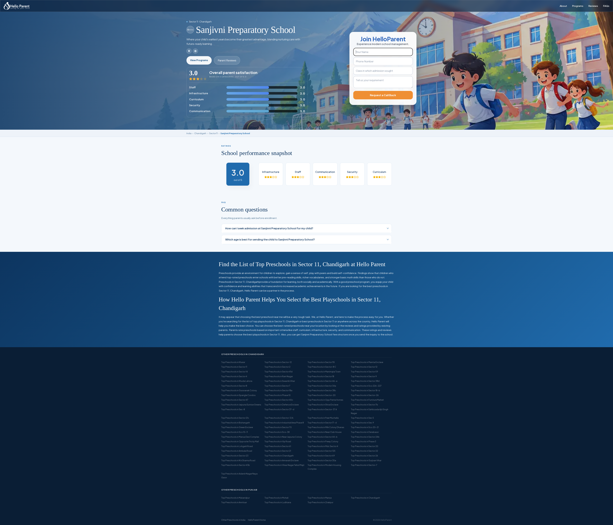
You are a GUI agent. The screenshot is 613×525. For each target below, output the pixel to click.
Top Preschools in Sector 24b (365, 437)
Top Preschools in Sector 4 (234, 376)
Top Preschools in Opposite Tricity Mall (240, 441)
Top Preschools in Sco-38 (277, 432)
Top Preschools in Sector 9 (364, 376)
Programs (577, 5)
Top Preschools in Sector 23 (234, 455)
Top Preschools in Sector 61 (278, 446)
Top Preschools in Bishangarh (235, 422)
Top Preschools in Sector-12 (278, 362)
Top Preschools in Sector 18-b (365, 390)
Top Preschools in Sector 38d (365, 381)
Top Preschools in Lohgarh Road (237, 446)
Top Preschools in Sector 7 (277, 386)
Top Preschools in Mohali (276, 497)
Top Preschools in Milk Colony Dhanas (326, 427)
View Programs (199, 60)
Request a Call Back (383, 95)
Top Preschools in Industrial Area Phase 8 (284, 422)
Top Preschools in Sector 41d (278, 371)
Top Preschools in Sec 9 (362, 422)
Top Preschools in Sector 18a (278, 390)
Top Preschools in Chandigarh (279, 455)
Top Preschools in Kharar (233, 362)
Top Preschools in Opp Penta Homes (325, 400)
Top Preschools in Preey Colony (323, 441)
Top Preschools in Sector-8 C (322, 367)
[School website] (195, 51)
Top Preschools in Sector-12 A (279, 418)
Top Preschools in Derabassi (365, 432)
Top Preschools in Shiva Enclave (323, 404)
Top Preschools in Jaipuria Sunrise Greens (241, 404)
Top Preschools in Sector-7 (364, 465)
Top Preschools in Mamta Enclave (367, 362)
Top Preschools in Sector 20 (364, 446)
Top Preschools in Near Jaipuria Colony (283, 437)
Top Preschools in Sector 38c (322, 390)
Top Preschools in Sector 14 (234, 371)
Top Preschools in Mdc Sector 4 (323, 446)
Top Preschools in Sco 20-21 (365, 427)
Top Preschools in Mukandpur (235, 497)
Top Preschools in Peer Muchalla (323, 418)
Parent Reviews (227, 60)
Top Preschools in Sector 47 (234, 400)
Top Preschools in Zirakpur (320, 502)
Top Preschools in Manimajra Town (324, 371)
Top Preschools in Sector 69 (321, 455)
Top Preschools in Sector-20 (322, 395)
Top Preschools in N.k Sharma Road (238, 460)
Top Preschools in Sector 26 (364, 455)
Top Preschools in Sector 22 (364, 451)
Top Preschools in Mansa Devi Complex (240, 437)
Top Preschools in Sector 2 (277, 367)
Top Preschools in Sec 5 (362, 418)
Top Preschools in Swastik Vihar (280, 381)
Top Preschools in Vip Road (278, 441)
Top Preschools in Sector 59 (364, 371)
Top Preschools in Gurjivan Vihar (366, 460)
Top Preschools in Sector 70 (278, 427)
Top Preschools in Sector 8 (234, 386)
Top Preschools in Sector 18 (321, 376)
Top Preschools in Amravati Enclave (282, 460)
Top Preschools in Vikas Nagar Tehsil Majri (284, 465)
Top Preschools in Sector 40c (279, 400)
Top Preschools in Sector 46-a (322, 381)
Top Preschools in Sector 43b (235, 465)
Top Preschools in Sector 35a (322, 460)
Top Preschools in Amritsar (234, 502)
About (563, 5)
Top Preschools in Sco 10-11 (234, 432)
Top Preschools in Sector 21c (235, 418)
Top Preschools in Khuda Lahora (236, 381)
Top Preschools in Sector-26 (365, 395)
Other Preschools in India (233, 520)
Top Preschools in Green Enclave (237, 427)
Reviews (593, 5)
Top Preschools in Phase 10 (278, 395)
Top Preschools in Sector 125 (321, 451)
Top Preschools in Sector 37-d (279, 409)
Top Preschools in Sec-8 (233, 409)
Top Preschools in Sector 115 (321, 362)
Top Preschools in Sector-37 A (322, 409)
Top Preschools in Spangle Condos (238, 395)
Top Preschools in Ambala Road (236, 451)
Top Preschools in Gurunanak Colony (239, 390)
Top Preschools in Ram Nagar (279, 376)
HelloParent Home (257, 520)
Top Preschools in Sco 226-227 (366, 386)
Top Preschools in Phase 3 (363, 441)
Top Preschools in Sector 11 (234, 367)
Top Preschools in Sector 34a (322, 386)
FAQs (606, 5)
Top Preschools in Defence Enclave (282, 404)
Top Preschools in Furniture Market (367, 400)
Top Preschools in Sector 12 (364, 367)
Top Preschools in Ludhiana (278, 502)
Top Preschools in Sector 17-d (322, 422)
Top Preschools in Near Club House (324, 432)
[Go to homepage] (16, 6)
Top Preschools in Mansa (320, 497)
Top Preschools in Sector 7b (364, 404)
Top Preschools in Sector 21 (278, 451)
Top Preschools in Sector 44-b (322, 437)
